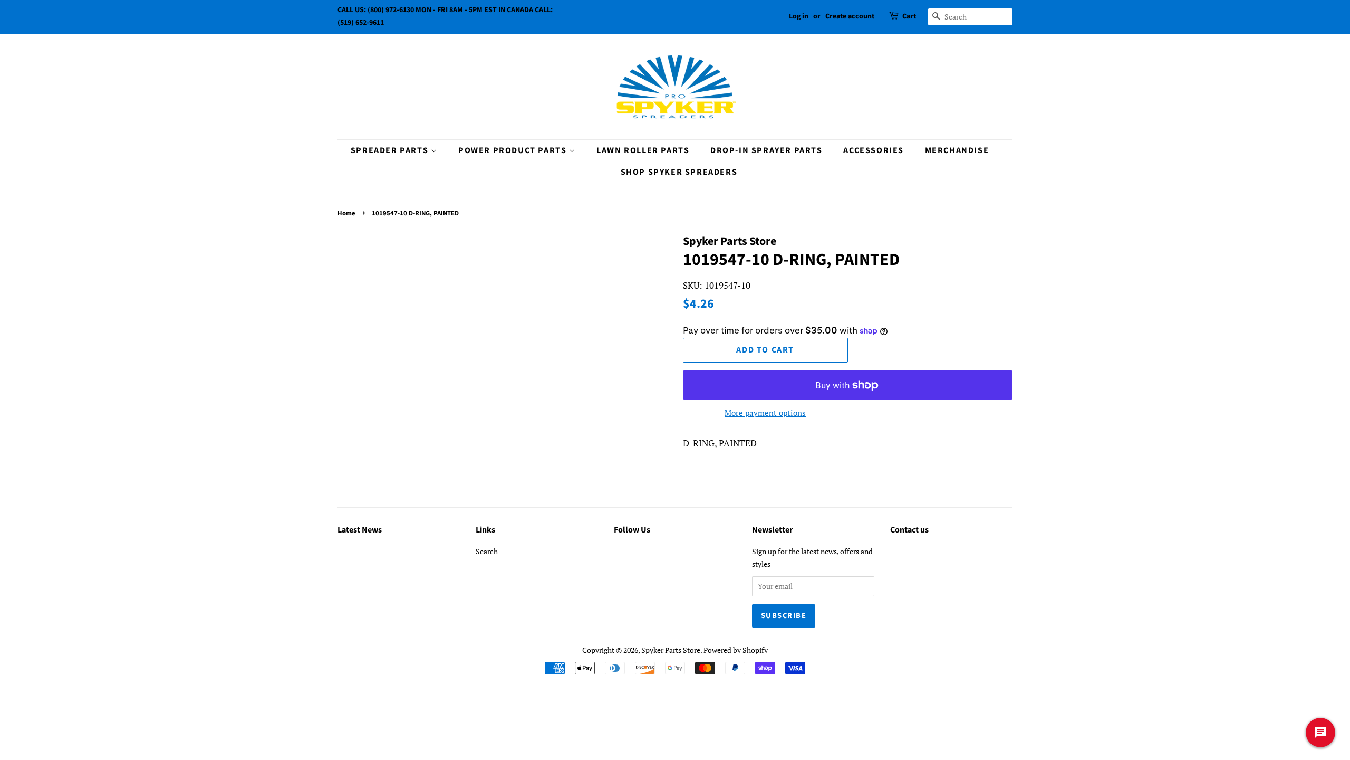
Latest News (360, 530)
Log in (798, 16)
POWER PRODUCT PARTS (513, 150)
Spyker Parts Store (670, 650)
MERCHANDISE (957, 150)
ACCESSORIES (873, 150)
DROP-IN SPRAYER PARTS (766, 150)
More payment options (765, 412)
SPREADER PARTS (391, 150)
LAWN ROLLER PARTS (642, 150)
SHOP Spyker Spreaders (679, 172)
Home (346, 213)
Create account (849, 16)
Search (487, 551)
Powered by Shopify (735, 650)
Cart (909, 16)
